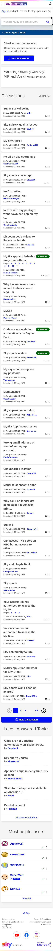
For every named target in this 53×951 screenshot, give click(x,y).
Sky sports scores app (17, 175)
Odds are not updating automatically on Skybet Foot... (19, 333)
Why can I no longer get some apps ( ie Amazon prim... (18, 504)
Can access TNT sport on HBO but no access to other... (19, 544)
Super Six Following (16, 108)
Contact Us (46, 924)
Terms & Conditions (42, 919)
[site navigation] (3, 4)
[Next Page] (43, 710)
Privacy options (8, 919)
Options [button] (42, 96)
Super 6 (8, 524)
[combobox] (24, 22)
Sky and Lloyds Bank (17, 564)
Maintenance (11, 391)
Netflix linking (12, 191)
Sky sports (10, 583)
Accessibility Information (40, 922)
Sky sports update (15, 353)
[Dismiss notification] (49, 11)
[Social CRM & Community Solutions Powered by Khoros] (44, 944)
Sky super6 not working (18, 410)
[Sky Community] (17, 4)
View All (26, 898)
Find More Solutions (26, 817)
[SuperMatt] (17, 880)
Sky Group (6, 927)
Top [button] (28, 913)
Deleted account (14, 805)
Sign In (50, 4)
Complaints (7, 924)
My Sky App (11, 140)
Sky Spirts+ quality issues (20, 124)
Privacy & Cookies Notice (13, 922)
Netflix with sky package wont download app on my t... (20, 214)
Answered (42, 256)
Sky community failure (18, 651)
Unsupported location (17, 468)
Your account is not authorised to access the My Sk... (19, 605)
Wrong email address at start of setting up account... (18, 446)
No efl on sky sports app (19, 156)
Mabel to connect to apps (19, 484)
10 (13, 266)
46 (36, 710)
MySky (7, 310)
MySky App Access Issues (20, 426)
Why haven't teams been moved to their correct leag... (19, 288)
